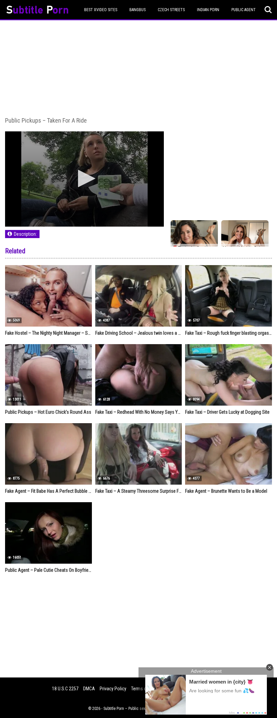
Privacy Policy (113, 688)
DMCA (89, 688)
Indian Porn (208, 9)
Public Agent (243, 9)
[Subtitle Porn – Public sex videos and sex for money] (37, 10)
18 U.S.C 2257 (65, 688)
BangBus (137, 9)
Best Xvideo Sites (100, 9)
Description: (25, 234)
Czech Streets (171, 9)
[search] (268, 10)
